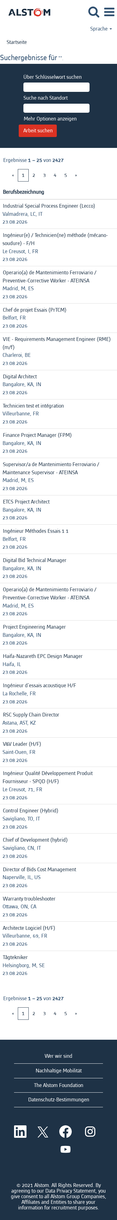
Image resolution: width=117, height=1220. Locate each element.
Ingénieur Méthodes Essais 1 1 (36, 531)
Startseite (17, 42)
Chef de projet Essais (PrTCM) (34, 310)
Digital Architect (20, 377)
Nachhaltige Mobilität (59, 1071)
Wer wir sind (58, 1056)
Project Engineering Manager (34, 627)
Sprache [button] (99, 29)
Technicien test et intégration (33, 406)
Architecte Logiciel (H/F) (29, 928)
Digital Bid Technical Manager (34, 560)
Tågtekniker (15, 957)
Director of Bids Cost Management (39, 869)
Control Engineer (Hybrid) (30, 811)
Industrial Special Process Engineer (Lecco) (49, 206)
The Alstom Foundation (58, 1085)
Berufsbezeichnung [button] (23, 192)
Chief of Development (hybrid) (35, 840)
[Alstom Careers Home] (27, 11)
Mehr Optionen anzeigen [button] (50, 119)
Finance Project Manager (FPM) (37, 435)
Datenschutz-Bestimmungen (58, 1100)
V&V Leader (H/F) (22, 744)
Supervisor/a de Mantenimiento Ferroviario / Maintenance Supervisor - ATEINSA (50, 468)
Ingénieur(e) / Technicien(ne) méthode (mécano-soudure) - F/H (55, 239)
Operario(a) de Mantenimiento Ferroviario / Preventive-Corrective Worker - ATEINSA (49, 277)
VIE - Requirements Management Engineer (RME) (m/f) (56, 343)
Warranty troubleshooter (29, 899)
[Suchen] (93, 12)
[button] (109, 12)
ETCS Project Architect (26, 502)
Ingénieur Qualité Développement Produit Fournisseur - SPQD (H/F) (47, 777)
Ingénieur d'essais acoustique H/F (39, 685)
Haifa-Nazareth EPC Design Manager (43, 656)
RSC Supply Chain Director (31, 715)
